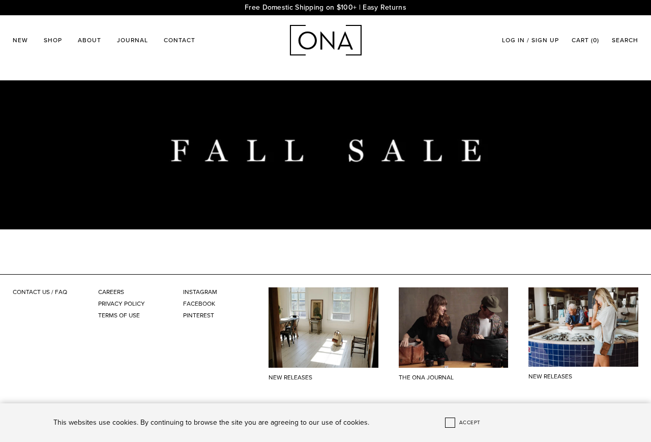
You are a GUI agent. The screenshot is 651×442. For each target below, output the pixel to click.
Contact (179, 40)
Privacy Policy (121, 303)
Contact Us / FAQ (40, 292)
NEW (20, 40)
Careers (111, 292)
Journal (132, 40)
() (585, 40)
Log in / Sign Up (530, 40)
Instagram (200, 292)
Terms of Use (119, 315)
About (89, 40)
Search (625, 40)
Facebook (199, 303)
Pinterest (198, 315)
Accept (470, 423)
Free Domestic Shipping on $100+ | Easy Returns (325, 7)
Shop (53, 40)
